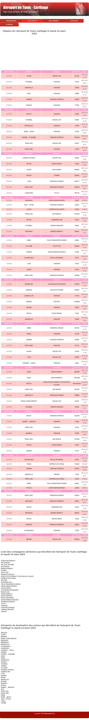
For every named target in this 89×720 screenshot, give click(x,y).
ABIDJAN (29, 290)
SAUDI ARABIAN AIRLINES (57, 252)
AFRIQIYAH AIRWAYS (56, 501)
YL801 (77, 164)
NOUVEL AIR (57, 76)
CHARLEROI (29, 193)
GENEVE (29, 105)
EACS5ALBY (77, 383)
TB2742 (76, 193)
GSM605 (77, 301)
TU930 (77, 88)
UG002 (77, 99)
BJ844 (77, 158)
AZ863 (77, 240)
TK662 (77, 225)
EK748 (77, 328)
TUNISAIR (56, 82)
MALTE (29, 416)
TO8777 (76, 181)
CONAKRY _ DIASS (28, 363)
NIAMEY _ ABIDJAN (28, 421)
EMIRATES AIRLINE (56, 328)
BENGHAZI (29, 200)
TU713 (77, 451)
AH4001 (76, 169)
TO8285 (76, 275)
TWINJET (57, 474)
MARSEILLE (29, 88)
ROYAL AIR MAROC (56, 258)
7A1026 (76, 464)
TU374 (77, 269)
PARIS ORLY (29, 149)
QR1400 (76, 372)
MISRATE (29, 524)
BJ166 (77, 401)
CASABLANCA (29, 258)
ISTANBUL (29, 82)
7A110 (77, 479)
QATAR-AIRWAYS (57, 378)
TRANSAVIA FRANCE (57, 181)
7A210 (77, 209)
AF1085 (76, 214)
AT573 (77, 459)
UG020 (77, 205)
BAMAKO (29, 433)
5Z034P (76, 175)
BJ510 (77, 143)
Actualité (74, 21)
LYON (29, 181)
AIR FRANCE (56, 214)
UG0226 (76, 137)
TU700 (77, 105)
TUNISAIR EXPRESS (57, 99)
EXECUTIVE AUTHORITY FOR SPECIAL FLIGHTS (17, 576)
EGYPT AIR (57, 246)
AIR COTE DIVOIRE (56, 290)
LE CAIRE (29, 246)
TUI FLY (56, 193)
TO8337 (76, 495)
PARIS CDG (29, 143)
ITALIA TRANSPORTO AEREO (57, 240)
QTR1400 (77, 378)
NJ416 (77, 507)
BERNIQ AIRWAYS (57, 231)
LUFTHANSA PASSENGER (56, 284)
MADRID (29, 301)
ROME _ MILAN (29, 131)
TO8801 (76, 395)
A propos (9, 24)
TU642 (77, 307)
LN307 (77, 200)
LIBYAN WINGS (57, 164)
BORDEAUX (29, 319)
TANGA (29, 464)
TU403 (77, 114)
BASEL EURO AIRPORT (29, 401)
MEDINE (29, 539)
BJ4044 (76, 539)
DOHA (29, 372)
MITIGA (28, 114)
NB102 (77, 231)
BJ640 (77, 120)
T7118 (77, 474)
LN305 (77, 488)
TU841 (77, 363)
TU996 (77, 93)
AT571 (77, 258)
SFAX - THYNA (29, 205)
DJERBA (29, 99)
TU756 (77, 131)
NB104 (77, 513)
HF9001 (76, 290)
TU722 (77, 345)
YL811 (77, 313)
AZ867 (77, 483)
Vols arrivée (53, 21)
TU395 (77, 433)
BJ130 (77, 351)
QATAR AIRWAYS (57, 372)
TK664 (77, 407)
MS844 (77, 246)
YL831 (77, 519)
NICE (29, 93)
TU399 (77, 421)
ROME (29, 240)
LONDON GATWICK (29, 158)
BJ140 (77, 76)
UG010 (77, 468)
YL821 (77, 445)
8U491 (77, 524)
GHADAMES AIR (56, 220)
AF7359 (76, 439)
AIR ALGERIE (56, 169)
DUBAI (29, 328)
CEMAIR (56, 175)
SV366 (77, 252)
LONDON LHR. (29, 296)
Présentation (11, 21)
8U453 (77, 501)
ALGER (29, 76)
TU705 (77, 530)
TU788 (77, 126)
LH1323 (76, 284)
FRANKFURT (29, 284)
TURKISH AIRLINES (56, 225)
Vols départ (32, 21)
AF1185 (76, 389)
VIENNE (29, 307)
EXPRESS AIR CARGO (56, 209)
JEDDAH (29, 252)
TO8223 (76, 187)
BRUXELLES (29, 126)
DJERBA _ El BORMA (29, 137)
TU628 (77, 319)
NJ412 (77, 220)
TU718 (77, 149)
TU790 (77, 296)
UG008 (77, 339)
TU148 (77, 334)
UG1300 (76, 416)
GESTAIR (57, 301)
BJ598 (77, 357)
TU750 (77, 263)
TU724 (77, 427)
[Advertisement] (44, 54)
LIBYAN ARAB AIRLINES (57, 200)
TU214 (77, 82)
